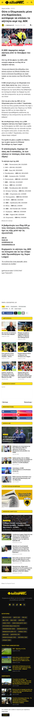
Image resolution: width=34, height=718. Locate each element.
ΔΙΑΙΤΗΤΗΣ (15, 634)
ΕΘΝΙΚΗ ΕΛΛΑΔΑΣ (9, 637)
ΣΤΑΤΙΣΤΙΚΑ (5, 308)
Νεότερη (5, 402)
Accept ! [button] (5, 715)
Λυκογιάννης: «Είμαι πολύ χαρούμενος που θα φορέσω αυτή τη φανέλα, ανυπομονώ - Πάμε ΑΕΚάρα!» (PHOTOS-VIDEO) (22, 569)
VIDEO (6, 623)
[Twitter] (15, 313)
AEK (12, 308)
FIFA (24, 617)
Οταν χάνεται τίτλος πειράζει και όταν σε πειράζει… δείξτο (8, 355)
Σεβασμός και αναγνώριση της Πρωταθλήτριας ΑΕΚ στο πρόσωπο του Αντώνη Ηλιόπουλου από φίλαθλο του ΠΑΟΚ (21, 449)
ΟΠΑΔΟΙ (7, 640)
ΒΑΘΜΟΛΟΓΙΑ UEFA (9, 631)
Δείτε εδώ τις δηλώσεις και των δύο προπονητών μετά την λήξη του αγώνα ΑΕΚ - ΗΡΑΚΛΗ (21, 667)
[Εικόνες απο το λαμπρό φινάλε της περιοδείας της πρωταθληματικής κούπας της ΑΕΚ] (6, 692)
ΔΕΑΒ (5, 634)
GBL (5, 620)
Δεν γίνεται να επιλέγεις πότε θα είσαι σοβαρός (9, 333)
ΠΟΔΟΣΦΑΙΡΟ (14, 306)
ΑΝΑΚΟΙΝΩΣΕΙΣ (9, 628)
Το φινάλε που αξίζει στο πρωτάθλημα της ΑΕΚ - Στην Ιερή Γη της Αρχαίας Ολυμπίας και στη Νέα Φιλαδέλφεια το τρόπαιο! (21, 681)
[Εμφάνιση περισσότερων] (26, 313)
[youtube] (20, 604)
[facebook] (9, 604)
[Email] (23, 313)
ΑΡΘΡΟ (13, 8)
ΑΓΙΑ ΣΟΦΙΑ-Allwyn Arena (11, 626)
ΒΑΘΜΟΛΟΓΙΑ (22, 628)
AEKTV (16, 617)
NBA (13, 620)
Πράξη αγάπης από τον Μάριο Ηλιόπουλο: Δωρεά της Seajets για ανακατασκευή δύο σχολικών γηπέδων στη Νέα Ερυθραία (22, 460)
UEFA (21, 620)
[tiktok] (17, 604)
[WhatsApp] (19, 313)
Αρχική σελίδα (6, 8)
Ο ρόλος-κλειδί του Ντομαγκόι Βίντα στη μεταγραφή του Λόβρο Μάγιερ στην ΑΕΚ (8, 375)
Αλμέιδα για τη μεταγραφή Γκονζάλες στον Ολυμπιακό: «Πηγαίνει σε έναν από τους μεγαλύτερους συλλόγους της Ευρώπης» (21, 549)
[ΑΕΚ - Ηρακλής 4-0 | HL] (6, 651)
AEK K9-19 (7, 617)
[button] (2, 2)
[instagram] (13, 604)
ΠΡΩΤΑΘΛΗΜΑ (22, 306)
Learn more (5, 711)
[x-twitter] (24, 604)
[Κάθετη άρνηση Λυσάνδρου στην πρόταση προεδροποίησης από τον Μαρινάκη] (6, 479)
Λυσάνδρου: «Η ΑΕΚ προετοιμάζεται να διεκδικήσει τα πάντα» (21, 469)
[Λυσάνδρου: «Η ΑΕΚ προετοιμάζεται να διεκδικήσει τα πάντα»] (6, 470)
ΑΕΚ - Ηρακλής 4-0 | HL (19, 648)
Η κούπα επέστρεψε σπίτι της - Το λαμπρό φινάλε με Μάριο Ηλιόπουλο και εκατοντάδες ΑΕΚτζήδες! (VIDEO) (22, 700)
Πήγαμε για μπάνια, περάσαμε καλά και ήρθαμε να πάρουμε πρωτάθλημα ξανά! (23, 335)
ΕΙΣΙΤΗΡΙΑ (22, 637)
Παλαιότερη (27, 402)
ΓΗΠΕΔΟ (22, 631)
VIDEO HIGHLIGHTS (19, 623)
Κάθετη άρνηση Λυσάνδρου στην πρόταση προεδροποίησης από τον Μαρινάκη (21, 478)
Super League (18, 308)
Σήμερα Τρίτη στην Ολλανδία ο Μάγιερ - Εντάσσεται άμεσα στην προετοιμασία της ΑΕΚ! (25, 375)
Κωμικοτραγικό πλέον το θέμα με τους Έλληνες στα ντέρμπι (24, 355)
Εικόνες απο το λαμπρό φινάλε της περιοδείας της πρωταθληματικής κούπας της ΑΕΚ (22, 691)
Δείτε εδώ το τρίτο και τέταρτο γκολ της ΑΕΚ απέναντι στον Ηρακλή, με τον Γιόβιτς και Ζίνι (21, 559)
